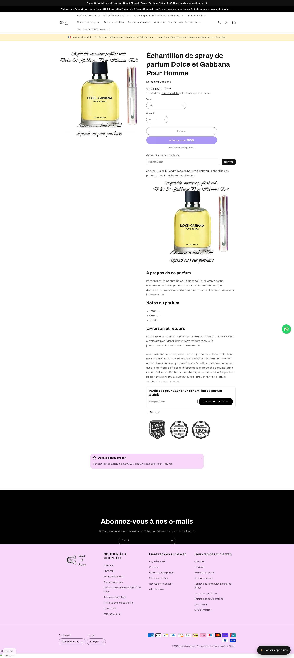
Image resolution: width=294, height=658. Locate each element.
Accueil (150, 171)
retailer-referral (112, 614)
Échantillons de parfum (161, 573)
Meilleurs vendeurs (114, 577)
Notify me (228, 162)
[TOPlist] (5, 655)
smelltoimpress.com (187, 646)
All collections (156, 589)
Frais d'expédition (170, 93)
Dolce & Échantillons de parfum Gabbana (183, 171)
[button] (88, 15)
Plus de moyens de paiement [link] (181, 148)
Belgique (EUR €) (70, 642)
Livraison (109, 571)
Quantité (150, 113)
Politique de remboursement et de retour (122, 590)
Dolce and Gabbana (158, 81)
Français (94, 642)
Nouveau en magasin (160, 584)
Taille (149, 99)
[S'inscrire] (172, 540)
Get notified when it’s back (162, 155)
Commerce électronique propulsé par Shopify (216, 646)
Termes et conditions (115, 597)
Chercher (109, 565)
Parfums (153, 567)
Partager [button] (155, 412)
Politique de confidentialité (118, 603)
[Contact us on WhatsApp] (286, 329)
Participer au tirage (216, 401)
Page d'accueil (157, 561)
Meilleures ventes (158, 578)
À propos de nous (113, 582)
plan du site (110, 608)
